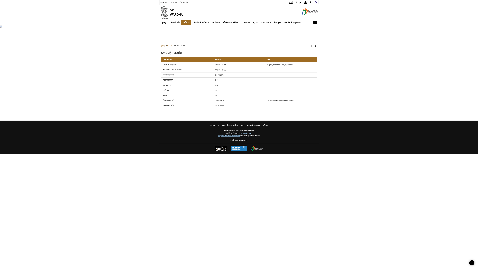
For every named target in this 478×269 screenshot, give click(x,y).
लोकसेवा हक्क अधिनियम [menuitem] (230, 22)
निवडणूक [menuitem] (277, 22)
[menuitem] (291, 2)
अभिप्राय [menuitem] (265, 125)
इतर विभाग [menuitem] (215, 22)
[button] (316, 22)
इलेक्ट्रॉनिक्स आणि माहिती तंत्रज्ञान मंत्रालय (229, 136)
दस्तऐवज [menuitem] (246, 22)
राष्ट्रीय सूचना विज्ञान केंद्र (245, 133)
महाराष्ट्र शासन (164, 2)
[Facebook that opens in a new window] (311, 46)
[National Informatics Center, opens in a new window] (239, 149)
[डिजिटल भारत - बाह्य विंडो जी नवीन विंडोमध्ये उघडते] (307, 17)
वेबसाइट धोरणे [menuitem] (214, 125)
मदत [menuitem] (242, 125)
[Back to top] (471, 262)
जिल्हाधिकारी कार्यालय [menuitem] (200, 22)
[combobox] (316, 2)
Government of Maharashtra (179, 2)
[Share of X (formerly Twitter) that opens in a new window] (315, 46)
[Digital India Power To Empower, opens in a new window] (257, 149)
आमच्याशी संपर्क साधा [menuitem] (253, 125)
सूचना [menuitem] (255, 22)
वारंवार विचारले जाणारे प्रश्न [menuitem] (230, 125)
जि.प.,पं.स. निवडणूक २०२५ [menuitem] (292, 22)
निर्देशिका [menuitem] (186, 22)
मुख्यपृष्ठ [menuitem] (164, 22)
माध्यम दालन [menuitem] (265, 22)
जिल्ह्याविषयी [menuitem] (175, 22)
